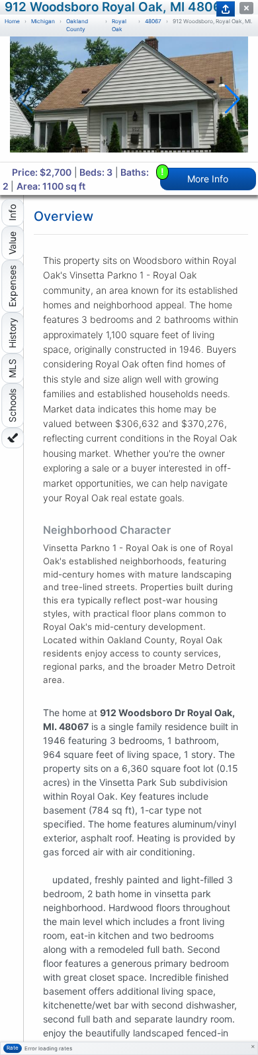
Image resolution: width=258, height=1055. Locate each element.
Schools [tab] (12, 405)
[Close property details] (246, 8)
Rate (13, 1047)
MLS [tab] (12, 368)
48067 (153, 21)
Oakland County (77, 25)
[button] (232, 99)
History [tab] (12, 333)
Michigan (43, 21)
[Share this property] (225, 9)
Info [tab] (12, 212)
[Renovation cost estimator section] (12, 438)
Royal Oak (119, 25)
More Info (195, 176)
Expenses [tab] (12, 286)
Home (12, 21)
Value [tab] (12, 243)
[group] (129, 99)
